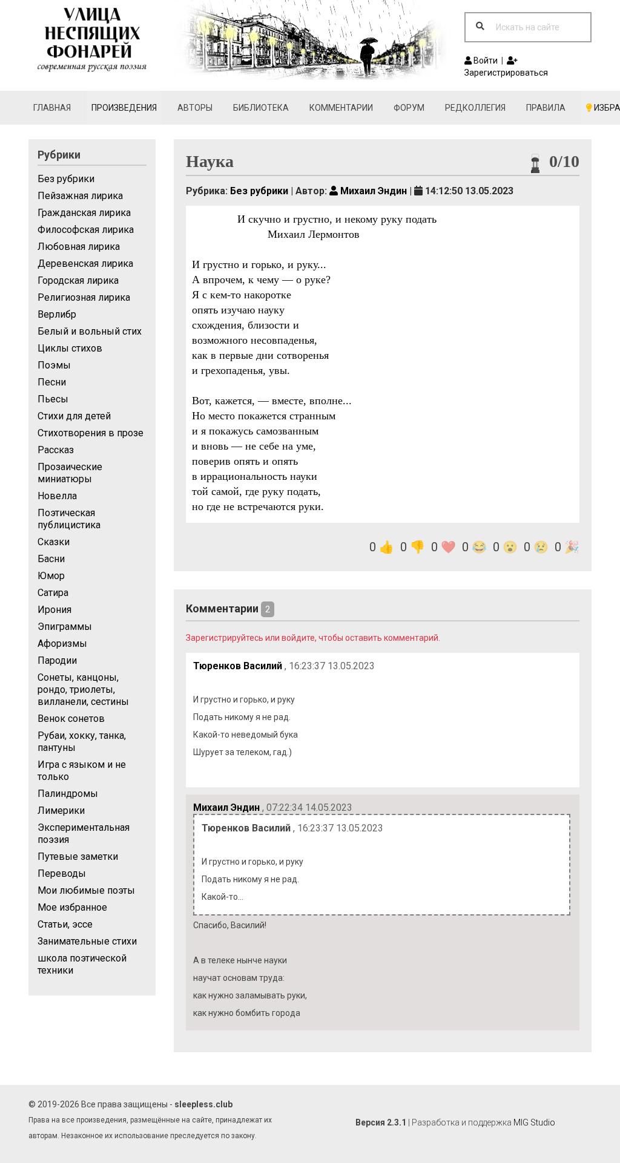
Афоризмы (62, 643)
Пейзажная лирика (80, 195)
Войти (485, 60)
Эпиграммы (65, 626)
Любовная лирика (79, 246)
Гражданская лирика (84, 212)
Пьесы (53, 399)
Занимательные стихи (87, 941)
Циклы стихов (70, 348)
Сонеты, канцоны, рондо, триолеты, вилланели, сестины (83, 689)
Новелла (57, 496)
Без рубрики (66, 179)
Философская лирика (86, 229)
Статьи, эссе (65, 924)
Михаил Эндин (372, 191)
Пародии (57, 660)
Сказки (54, 542)
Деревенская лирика (85, 263)
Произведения (124, 108)
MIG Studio (534, 1122)
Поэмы (54, 365)
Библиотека (261, 108)
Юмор (51, 576)
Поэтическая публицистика (69, 519)
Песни (52, 382)
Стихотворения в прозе (90, 433)
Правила (546, 108)
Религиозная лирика (84, 297)
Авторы (195, 108)
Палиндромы (68, 793)
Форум (409, 108)
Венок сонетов (71, 718)
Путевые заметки (78, 856)
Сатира (53, 592)
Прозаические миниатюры (70, 473)
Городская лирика (78, 280)
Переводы (62, 873)
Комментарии (341, 108)
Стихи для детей (74, 416)
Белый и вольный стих (90, 331)
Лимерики (61, 810)
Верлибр (57, 314)
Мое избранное (72, 907)
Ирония (54, 609)
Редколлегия (475, 108)
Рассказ (56, 450)
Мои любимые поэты (86, 890)
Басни (51, 559)
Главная (52, 108)
